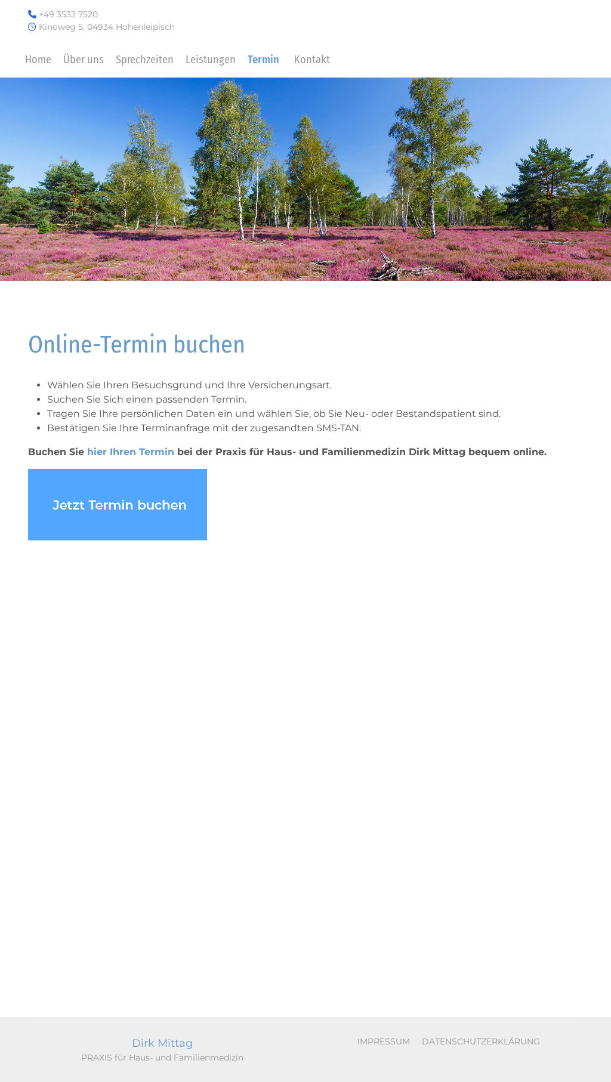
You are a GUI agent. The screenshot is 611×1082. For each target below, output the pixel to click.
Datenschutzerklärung (481, 1041)
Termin (263, 59)
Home (38, 59)
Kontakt (312, 59)
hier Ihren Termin (130, 451)
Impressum (383, 1041)
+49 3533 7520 (68, 14)
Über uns (83, 59)
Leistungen (211, 59)
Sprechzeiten (145, 59)
